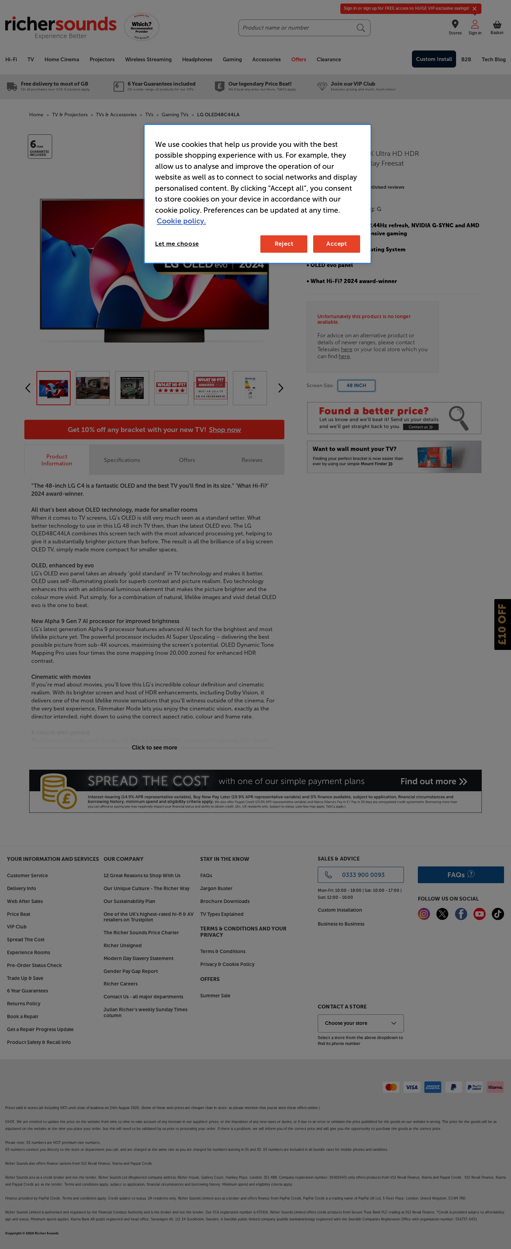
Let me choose (177, 243)
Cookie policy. (181, 221)
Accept (336, 243)
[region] (258, 194)
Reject (284, 243)
